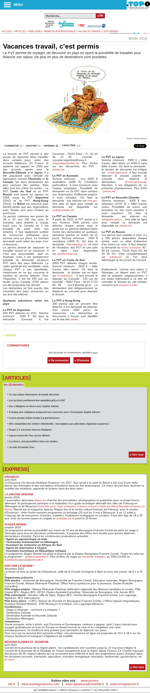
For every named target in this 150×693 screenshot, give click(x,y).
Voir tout (138, 454)
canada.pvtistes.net (67, 254)
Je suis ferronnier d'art (21, 447)
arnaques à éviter (128, 285)
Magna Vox (40, 500)
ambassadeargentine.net (65, 163)
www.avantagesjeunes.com (40, 684)
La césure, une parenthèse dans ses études (33, 441)
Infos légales (69, 690)
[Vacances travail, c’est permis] (75, 136)
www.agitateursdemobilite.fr (85, 684)
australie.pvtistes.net (63, 210)
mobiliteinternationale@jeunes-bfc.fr (23, 560)
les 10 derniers (14, 384)
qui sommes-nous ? (45, 690)
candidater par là (65, 518)
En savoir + (10, 659)
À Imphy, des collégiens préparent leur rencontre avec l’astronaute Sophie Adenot (54, 412)
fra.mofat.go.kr (65, 275)
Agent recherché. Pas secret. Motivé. (29, 435)
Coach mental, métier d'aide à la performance (34, 418)
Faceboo (87, 556)
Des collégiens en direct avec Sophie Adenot (34, 406)
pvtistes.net (58, 169)
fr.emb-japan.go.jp (117, 172)
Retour (11, 335)
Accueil (7, 31)
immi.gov (92, 200)
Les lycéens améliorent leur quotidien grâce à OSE (37, 400)
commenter (12, 146)
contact (86, 690)
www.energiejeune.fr (124, 684)
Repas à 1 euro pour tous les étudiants (30, 429)
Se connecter (60, 360)
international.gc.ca (76, 244)
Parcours (35, 31)
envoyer (31, 146)
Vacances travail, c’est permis (98, 31)
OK (101, 15)
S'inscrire (83, 360)
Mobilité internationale (60, 31)
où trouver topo (105, 690)
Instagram (100, 556)
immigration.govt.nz (112, 219)
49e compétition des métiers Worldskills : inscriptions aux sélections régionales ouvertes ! (59, 424)
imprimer (49, 146)
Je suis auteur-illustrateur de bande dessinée (34, 394)
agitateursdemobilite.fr (37, 556)
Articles (20, 31)
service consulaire (130, 247)
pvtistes (74, 319)
